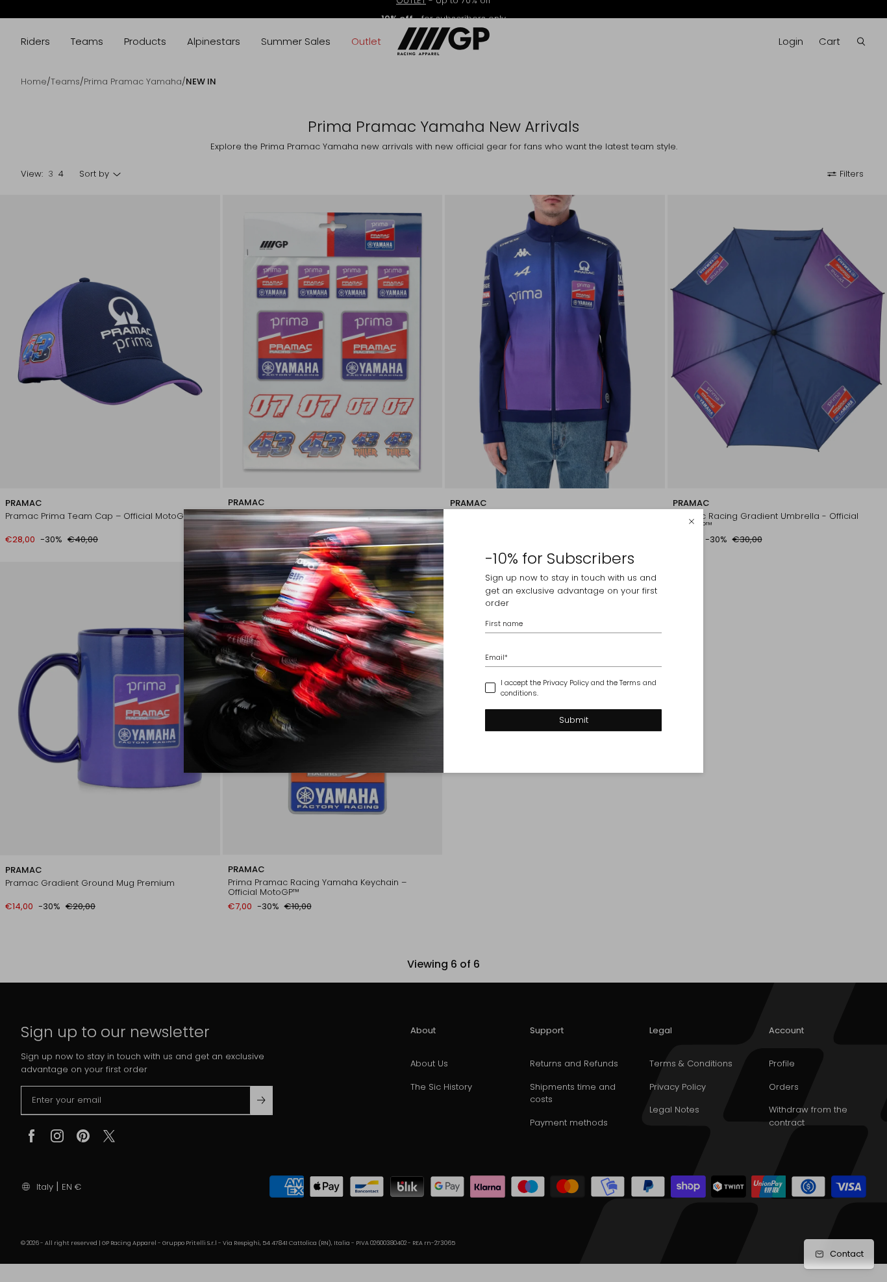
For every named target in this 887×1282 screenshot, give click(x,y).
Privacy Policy (566, 682)
